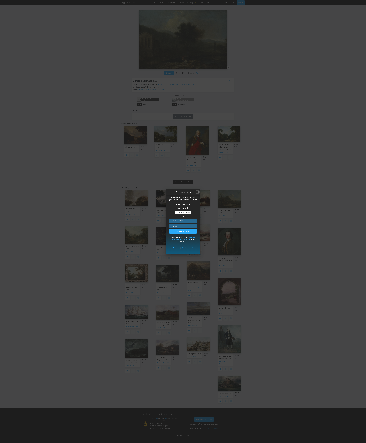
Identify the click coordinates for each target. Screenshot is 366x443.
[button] (183, 212)
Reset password (187, 248)
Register (176, 248)
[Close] (197, 192)
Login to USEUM (183, 231)
